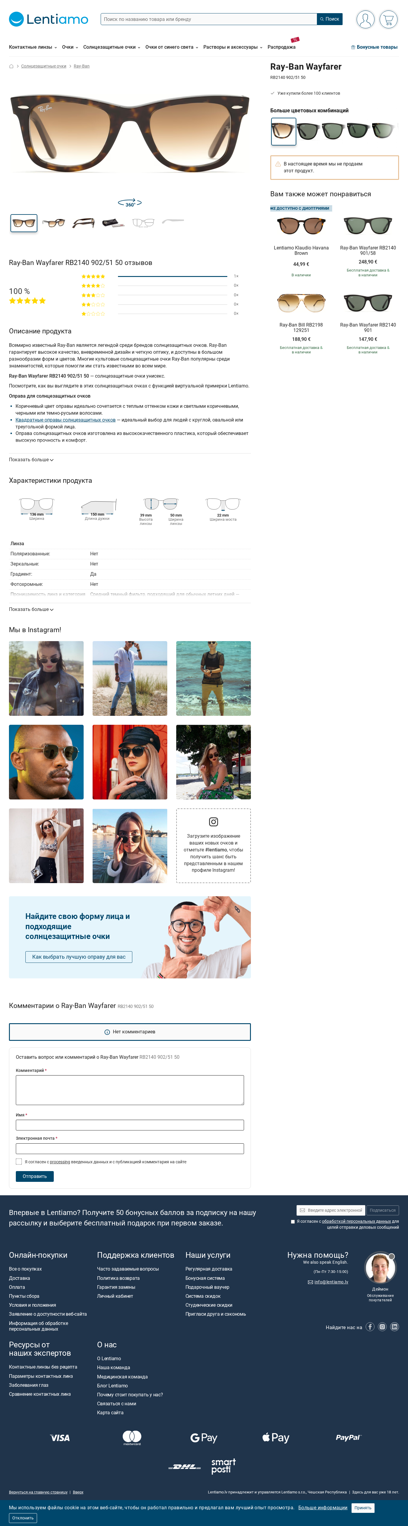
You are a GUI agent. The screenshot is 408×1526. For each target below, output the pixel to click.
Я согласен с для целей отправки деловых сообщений (348, 1224)
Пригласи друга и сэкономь (215, 1314)
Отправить (35, 1176)
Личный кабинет (115, 1296)
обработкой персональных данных (356, 1221)
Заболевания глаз (28, 1385)
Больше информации (323, 1507)
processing (60, 1162)
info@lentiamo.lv (331, 1282)
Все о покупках (25, 1269)
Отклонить (23, 1518)
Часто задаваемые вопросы (128, 1269)
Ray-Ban (82, 66)
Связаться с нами (116, 1404)
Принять (363, 1507)
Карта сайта (110, 1412)
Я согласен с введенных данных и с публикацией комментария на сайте (105, 1162)
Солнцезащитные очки (43, 66)
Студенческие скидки (208, 1305)
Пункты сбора (24, 1296)
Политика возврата (118, 1278)
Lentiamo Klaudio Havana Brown (301, 250)
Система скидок (203, 1296)
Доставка (19, 1278)
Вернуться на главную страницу (38, 1492)
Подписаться (383, 1210)
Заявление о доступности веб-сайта (48, 1314)
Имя (21, 1115)
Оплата (17, 1287)
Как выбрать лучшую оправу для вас (78, 957)
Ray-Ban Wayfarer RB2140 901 (368, 327)
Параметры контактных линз (41, 1376)
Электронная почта (36, 1138)
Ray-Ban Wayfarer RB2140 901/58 (368, 250)
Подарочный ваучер (207, 1287)
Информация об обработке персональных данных (38, 1326)
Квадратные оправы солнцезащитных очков (66, 420)
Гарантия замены (116, 1287)
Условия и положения (32, 1305)
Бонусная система (205, 1278)
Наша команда (113, 1367)
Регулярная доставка (208, 1269)
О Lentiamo (109, 1358)
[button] (23, 223)
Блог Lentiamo (112, 1386)
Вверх (78, 1492)
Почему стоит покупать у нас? (130, 1395)
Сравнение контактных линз (40, 1394)
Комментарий (31, 1070)
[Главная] (11, 66)
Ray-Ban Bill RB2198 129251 (301, 327)
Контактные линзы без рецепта (43, 1367)
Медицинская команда (122, 1376)
